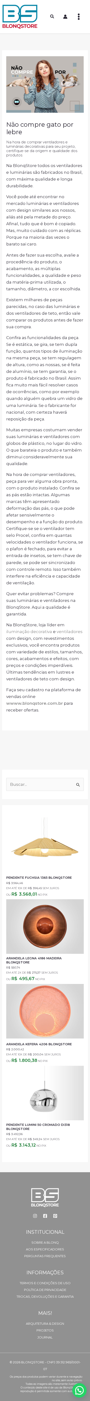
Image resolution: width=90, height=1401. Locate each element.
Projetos (45, 1330)
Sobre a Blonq (45, 1242)
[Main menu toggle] (78, 16)
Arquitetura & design (45, 1323)
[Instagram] (35, 1216)
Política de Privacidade (45, 1290)
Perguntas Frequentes (45, 1256)
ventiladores (70, 631)
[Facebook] (45, 1216)
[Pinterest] (55, 1216)
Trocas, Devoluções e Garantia (45, 1296)
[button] (52, 17)
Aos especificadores (45, 1249)
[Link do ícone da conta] (65, 16)
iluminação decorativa (29, 631)
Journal (45, 1337)
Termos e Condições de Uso (45, 1283)
